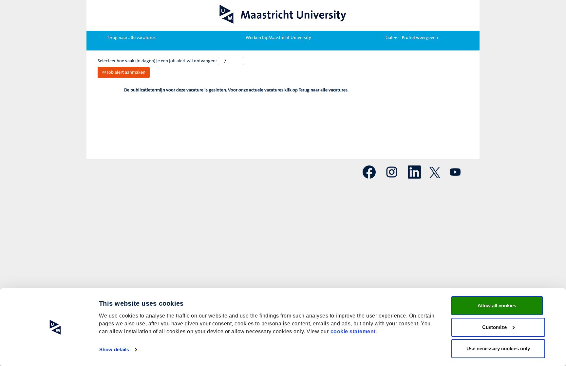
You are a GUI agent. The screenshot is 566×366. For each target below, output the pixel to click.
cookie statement (353, 331)
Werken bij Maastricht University (278, 37)
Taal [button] (389, 37)
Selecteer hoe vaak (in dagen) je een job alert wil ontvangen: (157, 61)
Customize (494, 327)
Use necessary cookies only (498, 348)
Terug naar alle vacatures (131, 37)
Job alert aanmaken (125, 72)
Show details (114, 349)
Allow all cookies (497, 305)
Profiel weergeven (420, 37)
